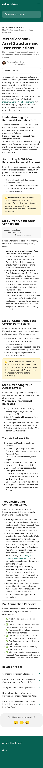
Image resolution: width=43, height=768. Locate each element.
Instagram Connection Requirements (18, 102)
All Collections (7, 27)
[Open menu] (39, 4)
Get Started (20, 27)
